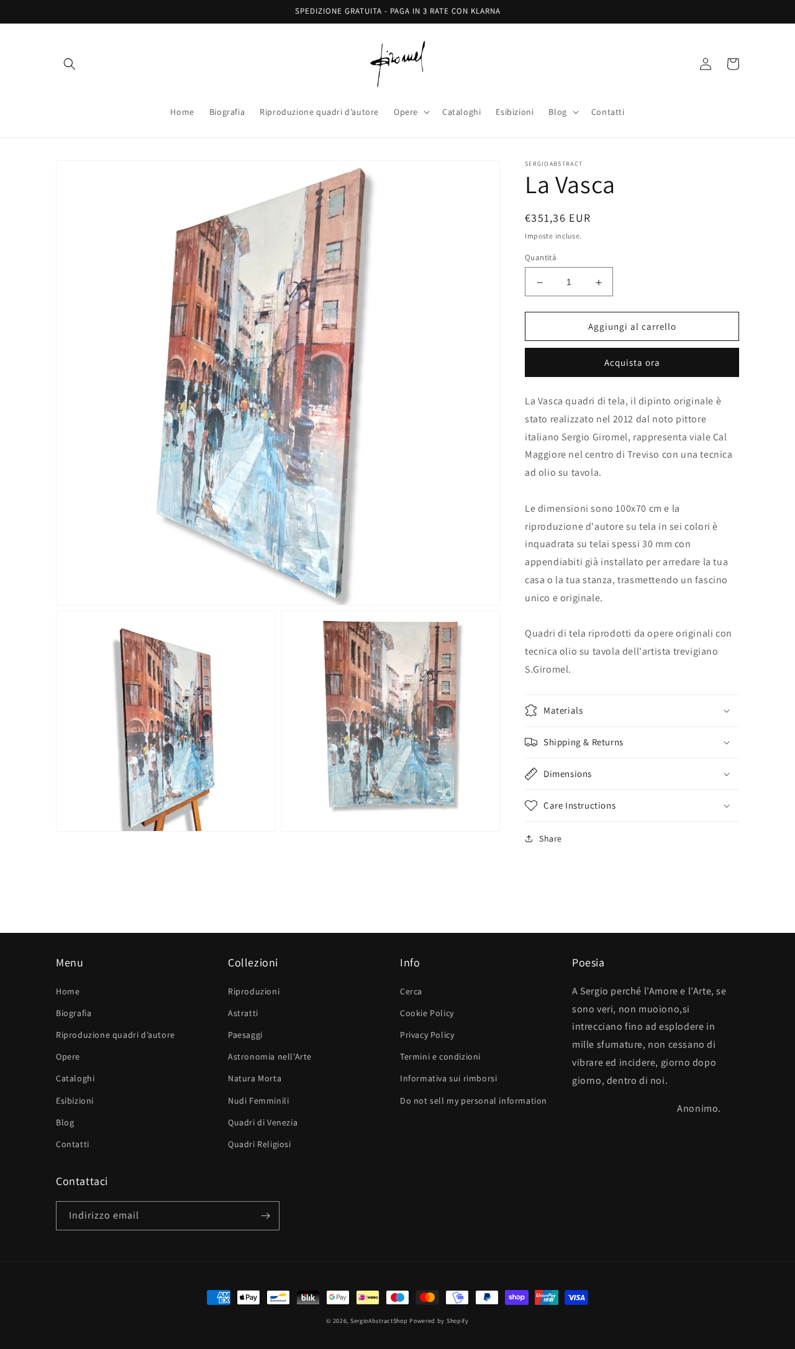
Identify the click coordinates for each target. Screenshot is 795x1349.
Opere (68, 1056)
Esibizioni (75, 1100)
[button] (69, 64)
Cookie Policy (427, 1013)
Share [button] (550, 838)
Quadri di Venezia (263, 1122)
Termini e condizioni (440, 1056)
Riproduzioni (253, 991)
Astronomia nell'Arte (270, 1056)
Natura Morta (254, 1078)
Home (68, 991)
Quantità (540, 258)
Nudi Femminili (258, 1100)
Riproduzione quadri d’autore (115, 1034)
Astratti (243, 1013)
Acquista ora (632, 362)
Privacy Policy (427, 1034)
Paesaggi (245, 1034)
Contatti (72, 1144)
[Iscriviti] (265, 1215)
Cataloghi (75, 1078)
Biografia (73, 1013)
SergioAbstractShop (379, 1321)
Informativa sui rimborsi (448, 1078)
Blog (65, 1122)
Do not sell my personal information (473, 1100)
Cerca (411, 991)
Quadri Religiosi (259, 1144)
